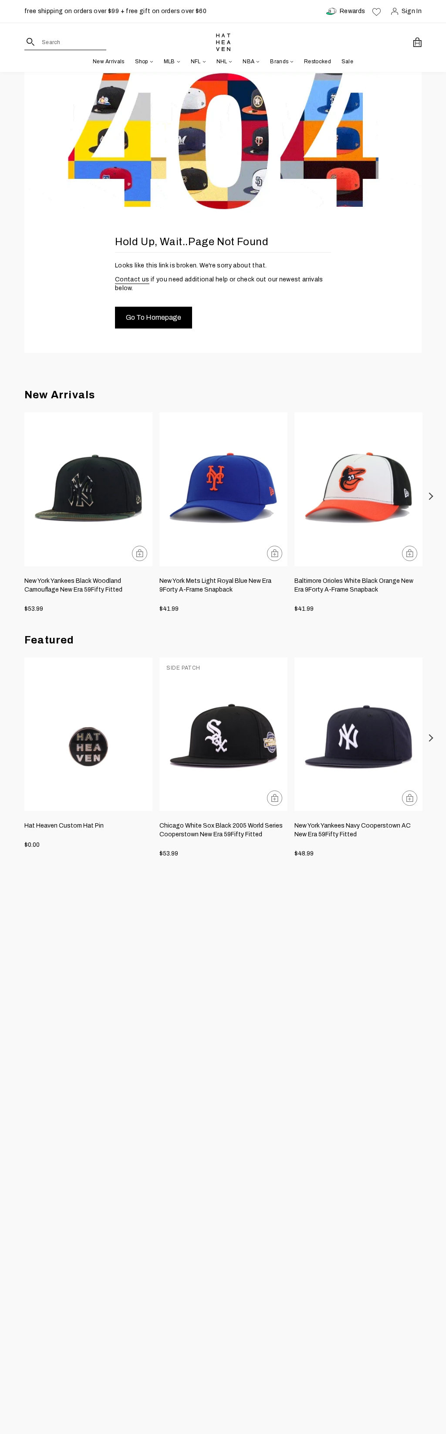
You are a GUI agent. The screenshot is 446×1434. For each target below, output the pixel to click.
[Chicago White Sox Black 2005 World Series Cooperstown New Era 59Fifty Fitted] (223, 734)
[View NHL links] (229, 61)
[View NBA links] (257, 61)
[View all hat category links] (150, 61)
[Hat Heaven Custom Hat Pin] (88, 734)
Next (431, 496)
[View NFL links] (203, 61)
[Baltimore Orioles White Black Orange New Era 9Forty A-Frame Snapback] (358, 489)
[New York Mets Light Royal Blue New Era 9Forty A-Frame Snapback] (223, 489)
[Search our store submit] (31, 42)
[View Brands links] (291, 61)
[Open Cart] (417, 42)
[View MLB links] (177, 61)
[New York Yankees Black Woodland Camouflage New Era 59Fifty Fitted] (88, 489)
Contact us (132, 279)
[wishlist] (376, 11)
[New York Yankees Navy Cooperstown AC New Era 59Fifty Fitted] (358, 734)
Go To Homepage (153, 317)
